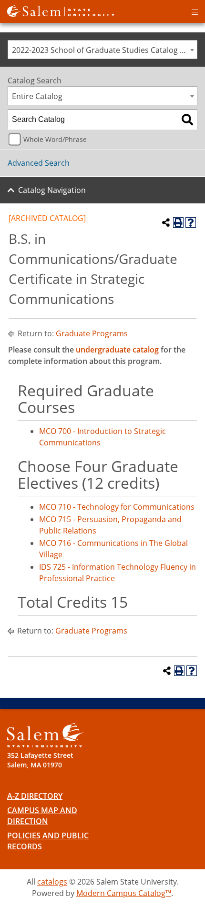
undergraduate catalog (117, 349)
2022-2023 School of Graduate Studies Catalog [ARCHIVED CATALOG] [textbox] (104, 50)
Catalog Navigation (52, 190)
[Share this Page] (166, 222)
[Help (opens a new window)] (190, 222)
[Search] (187, 119)
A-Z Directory (34, 796)
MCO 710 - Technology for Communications (117, 507)
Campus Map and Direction (42, 815)
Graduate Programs (92, 333)
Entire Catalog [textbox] (37, 96)
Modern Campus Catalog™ (123, 893)
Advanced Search (39, 163)
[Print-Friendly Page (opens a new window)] (178, 222)
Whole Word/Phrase (55, 139)
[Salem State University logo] (60, 10)
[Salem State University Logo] (45, 735)
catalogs (52, 881)
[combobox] (102, 49)
